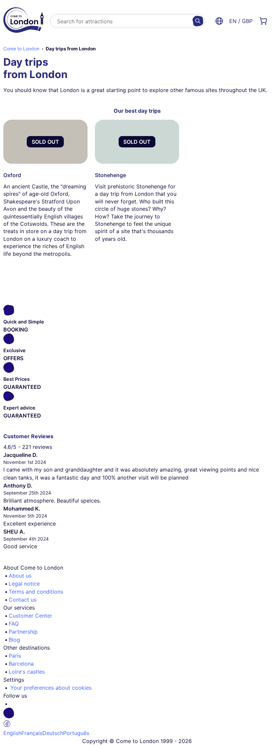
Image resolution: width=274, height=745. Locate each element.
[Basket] (263, 21)
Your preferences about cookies (51, 687)
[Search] (198, 21)
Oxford (12, 175)
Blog (14, 639)
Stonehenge (110, 175)
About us (20, 575)
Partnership (23, 631)
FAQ (14, 623)
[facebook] (140, 718)
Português (76, 733)
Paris (15, 655)
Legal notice (24, 583)
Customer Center (30, 615)
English (12, 733)
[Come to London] (23, 21)
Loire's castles (27, 671)
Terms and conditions (36, 591)
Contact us (22, 599)
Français (31, 733)
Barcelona (21, 663)
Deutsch (52, 733)
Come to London (21, 48)
